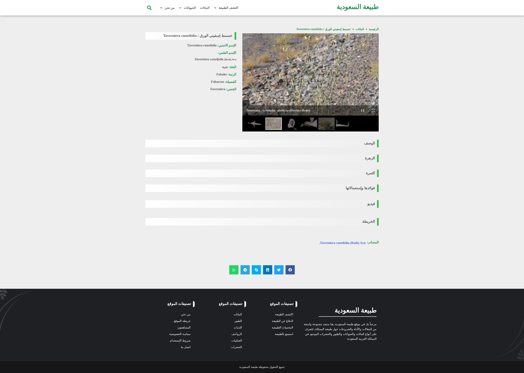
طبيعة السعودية (358, 6)
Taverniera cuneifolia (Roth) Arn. (342, 243)
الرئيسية (374, 29)
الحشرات (236, 347)
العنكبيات (236, 340)
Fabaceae (217, 81)
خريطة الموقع (182, 320)
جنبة (225, 67)
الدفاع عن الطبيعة (282, 320)
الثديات (238, 327)
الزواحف (237, 334)
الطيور (238, 320)
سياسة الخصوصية (180, 334)
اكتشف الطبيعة (228, 7)
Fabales (221, 74)
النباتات (205, 7)
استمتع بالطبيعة (284, 334)
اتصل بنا (186, 347)
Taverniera (217, 89)
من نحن (170, 7)
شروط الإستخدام (180, 340)
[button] (149, 8)
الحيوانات (190, 7)
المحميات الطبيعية (282, 327)
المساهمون (184, 327)
